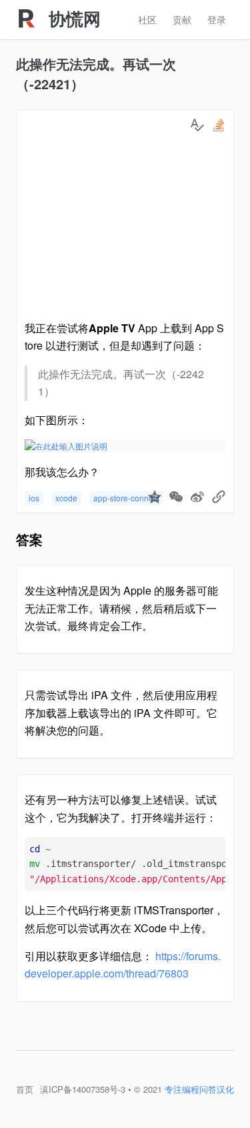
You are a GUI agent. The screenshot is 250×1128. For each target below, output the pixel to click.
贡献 (182, 19)
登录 (216, 19)
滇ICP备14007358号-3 (82, 1089)
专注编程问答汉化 (199, 1089)
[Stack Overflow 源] (218, 125)
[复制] (218, 498)
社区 (147, 19)
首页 (24, 1089)
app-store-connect (126, 497)
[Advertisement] (125, 229)
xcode (66, 497)
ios (34, 497)
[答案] (197, 125)
